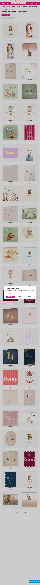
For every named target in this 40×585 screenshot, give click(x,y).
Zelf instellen (20, 296)
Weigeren (29, 296)
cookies (19, 290)
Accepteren (10, 296)
